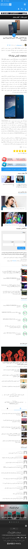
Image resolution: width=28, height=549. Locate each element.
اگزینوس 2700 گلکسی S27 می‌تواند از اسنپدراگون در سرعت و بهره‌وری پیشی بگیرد (11, 434)
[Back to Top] (14, 529)
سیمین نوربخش (19, 45)
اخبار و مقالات (23, 17)
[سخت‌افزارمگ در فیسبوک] (12, 543)
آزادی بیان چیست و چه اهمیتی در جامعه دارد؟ (11, 386)
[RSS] (20, 543)
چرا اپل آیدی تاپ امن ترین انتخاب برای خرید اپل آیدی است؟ (11, 414)
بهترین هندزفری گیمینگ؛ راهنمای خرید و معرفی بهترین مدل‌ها (12, 441)
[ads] (14, 13)
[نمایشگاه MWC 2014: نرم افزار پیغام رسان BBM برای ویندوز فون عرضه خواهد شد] (20, 179)
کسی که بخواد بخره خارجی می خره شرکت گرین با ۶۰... (12, 483)
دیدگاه (23, 232)
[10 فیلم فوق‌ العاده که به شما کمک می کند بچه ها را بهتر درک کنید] (14, 219)
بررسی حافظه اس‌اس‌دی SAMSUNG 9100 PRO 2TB (11, 313)
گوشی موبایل (16, 17)
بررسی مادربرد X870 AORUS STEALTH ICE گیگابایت (12, 320)
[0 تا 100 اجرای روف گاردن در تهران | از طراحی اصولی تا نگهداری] (23, 376)
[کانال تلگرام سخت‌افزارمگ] (16, 543)
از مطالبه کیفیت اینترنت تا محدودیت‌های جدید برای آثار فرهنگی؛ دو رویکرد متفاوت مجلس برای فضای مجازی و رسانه (12, 292)
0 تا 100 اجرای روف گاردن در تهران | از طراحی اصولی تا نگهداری (11, 375)
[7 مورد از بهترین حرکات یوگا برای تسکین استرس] (23, 381)
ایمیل (12, 242)
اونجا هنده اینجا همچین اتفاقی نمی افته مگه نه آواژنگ (12, 458)
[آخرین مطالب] (20, 408)
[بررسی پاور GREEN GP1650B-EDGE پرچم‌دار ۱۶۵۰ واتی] (24, 279)
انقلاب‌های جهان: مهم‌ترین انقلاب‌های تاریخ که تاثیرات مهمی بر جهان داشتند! (14, 363)
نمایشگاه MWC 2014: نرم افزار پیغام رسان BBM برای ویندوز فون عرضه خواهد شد (21, 186)
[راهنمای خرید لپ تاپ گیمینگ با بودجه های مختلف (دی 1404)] (14, 512)
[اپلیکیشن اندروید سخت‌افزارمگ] (18, 543)
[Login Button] (18, 9)
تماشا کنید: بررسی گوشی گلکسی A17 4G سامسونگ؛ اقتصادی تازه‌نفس (13, 326)
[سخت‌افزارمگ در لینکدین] (8, 543)
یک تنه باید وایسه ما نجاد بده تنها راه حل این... (14, 462)
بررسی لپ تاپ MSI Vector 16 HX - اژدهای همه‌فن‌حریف (12, 333)
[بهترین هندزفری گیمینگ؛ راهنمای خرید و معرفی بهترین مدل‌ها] (24, 441)
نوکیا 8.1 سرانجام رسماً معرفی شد (8, 185)
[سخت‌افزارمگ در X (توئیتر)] (10, 543)
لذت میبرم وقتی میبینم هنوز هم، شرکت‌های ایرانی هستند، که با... (12, 473)
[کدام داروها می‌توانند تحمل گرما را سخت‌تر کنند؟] (14, 203)
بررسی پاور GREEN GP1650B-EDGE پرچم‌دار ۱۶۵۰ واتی (12, 279)
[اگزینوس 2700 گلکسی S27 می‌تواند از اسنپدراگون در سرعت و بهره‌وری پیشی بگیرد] (24, 434)
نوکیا (20, 147)
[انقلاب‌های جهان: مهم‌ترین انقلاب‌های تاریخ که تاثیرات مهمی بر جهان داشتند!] (14, 354)
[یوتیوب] (14, 159)
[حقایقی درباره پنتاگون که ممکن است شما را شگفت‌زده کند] (23, 370)
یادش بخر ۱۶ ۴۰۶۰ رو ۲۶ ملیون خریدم (16, 453)
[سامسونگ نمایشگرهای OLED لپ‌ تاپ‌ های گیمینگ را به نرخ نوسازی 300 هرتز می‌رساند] (24, 286)
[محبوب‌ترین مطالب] (7, 408)
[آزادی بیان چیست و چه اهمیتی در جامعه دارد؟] (23, 386)
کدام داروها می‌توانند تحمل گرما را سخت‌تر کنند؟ (15, 209)
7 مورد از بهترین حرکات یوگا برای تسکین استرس (11, 381)
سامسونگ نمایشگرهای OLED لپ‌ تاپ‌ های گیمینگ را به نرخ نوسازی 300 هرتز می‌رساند (11, 285)
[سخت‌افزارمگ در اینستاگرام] (14, 543)
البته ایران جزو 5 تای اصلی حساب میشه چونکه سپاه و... (12, 498)
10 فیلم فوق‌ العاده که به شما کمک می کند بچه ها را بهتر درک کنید (14, 225)
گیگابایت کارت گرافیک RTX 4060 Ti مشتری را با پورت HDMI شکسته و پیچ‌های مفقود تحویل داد (11, 272)
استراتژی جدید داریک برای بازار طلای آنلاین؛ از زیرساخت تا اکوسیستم (12, 420)
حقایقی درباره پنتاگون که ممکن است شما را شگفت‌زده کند (11, 370)
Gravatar (14, 261)
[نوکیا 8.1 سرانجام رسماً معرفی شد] (7, 179)
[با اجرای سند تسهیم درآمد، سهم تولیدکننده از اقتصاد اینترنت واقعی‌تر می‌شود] (24, 428)
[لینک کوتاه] (7, 45)
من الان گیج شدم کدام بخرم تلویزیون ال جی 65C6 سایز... (13, 467)
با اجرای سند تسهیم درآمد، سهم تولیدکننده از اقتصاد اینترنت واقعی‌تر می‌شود (12, 169)
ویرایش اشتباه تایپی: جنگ (18, 494)
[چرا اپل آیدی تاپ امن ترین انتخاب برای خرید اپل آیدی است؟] (24, 414)
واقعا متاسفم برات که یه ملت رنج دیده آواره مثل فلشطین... (14, 488)
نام (24, 242)
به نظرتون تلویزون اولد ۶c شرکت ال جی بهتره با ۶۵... (13, 478)
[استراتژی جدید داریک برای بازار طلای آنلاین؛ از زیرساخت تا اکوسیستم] (24, 421)
